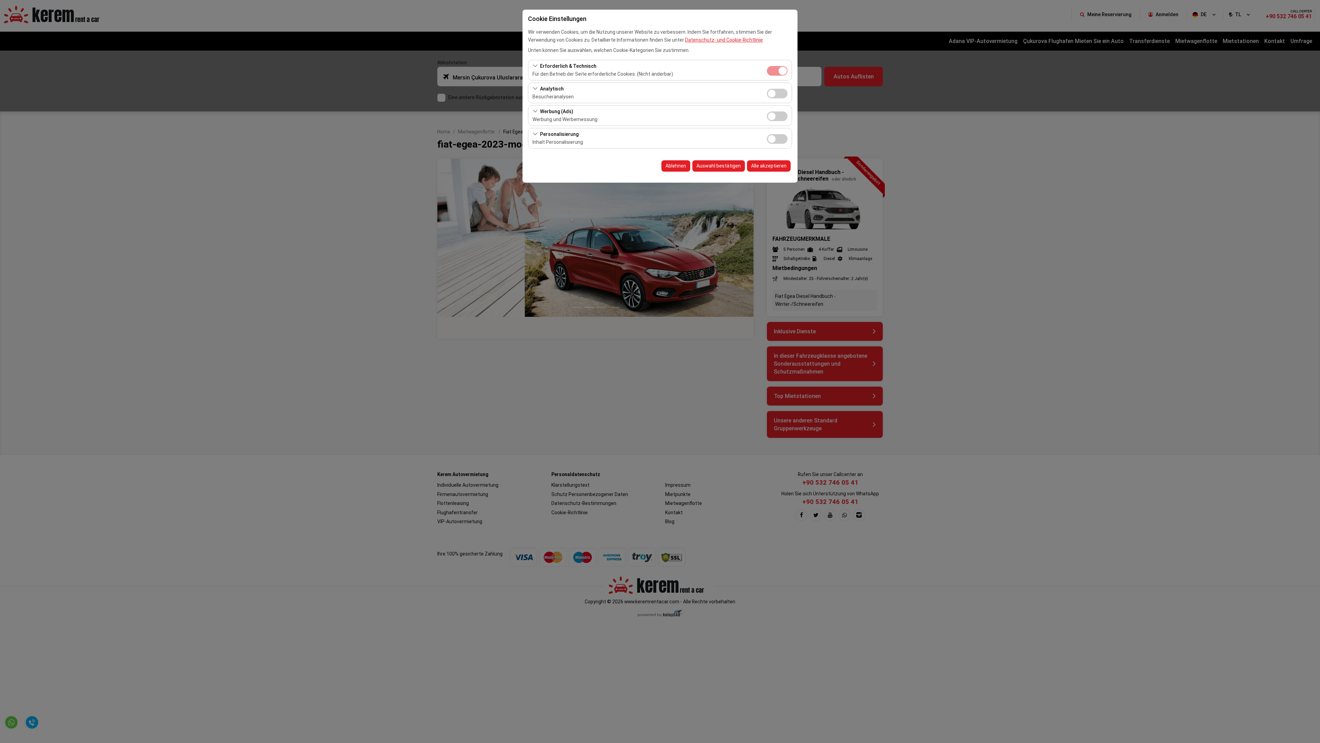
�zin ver (777, 93)
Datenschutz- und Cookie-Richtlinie (724, 40)
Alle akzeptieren (768, 166)
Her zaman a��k (777, 71)
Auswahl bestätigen (718, 166)
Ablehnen (676, 166)
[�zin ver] (777, 92)
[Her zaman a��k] (777, 70)
